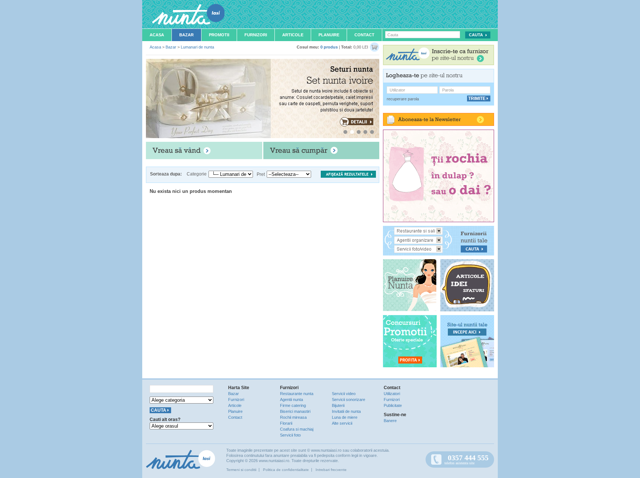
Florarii (286, 423)
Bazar (186, 35)
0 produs (329, 47)
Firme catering (293, 405)
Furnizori (255, 35)
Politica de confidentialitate (286, 470)
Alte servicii (342, 423)
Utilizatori (392, 393)
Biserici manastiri (295, 411)
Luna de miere (344, 417)
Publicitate (393, 405)
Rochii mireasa (293, 417)
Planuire (329, 35)
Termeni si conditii (241, 470)
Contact (364, 35)
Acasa (157, 35)
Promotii (219, 35)
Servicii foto (290, 435)
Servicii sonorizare (348, 399)
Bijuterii (338, 405)
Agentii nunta (291, 399)
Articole (292, 35)
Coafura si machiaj (296, 429)
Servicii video (344, 393)
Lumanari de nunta (197, 47)
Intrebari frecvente (331, 470)
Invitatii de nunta (346, 411)
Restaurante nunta (296, 393)
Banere (390, 420)
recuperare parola (403, 99)
